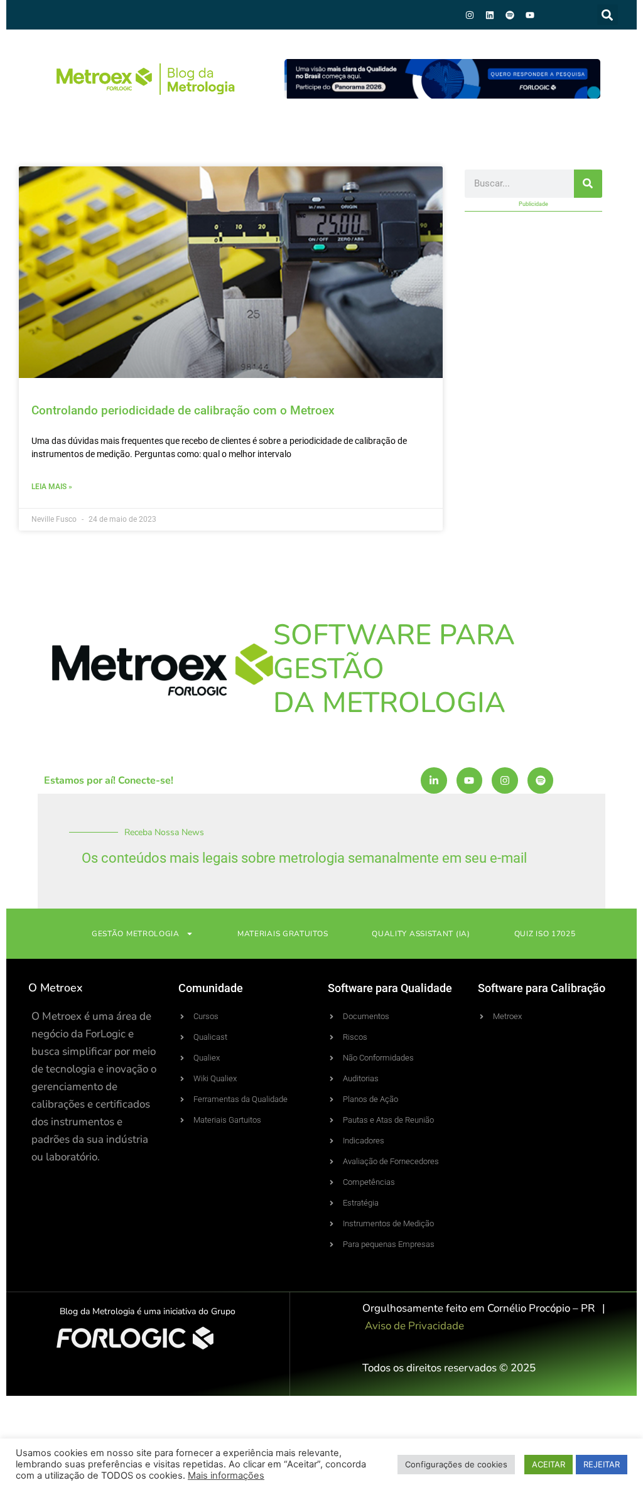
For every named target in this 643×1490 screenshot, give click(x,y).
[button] (607, 14)
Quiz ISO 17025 (545, 934)
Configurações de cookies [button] (456, 1464)
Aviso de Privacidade (414, 1326)
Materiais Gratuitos (282, 934)
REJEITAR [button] (601, 1464)
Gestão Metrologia (136, 934)
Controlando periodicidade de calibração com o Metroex (183, 410)
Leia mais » (51, 486)
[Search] (588, 184)
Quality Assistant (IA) (421, 934)
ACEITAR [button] (548, 1464)
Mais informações (226, 1475)
